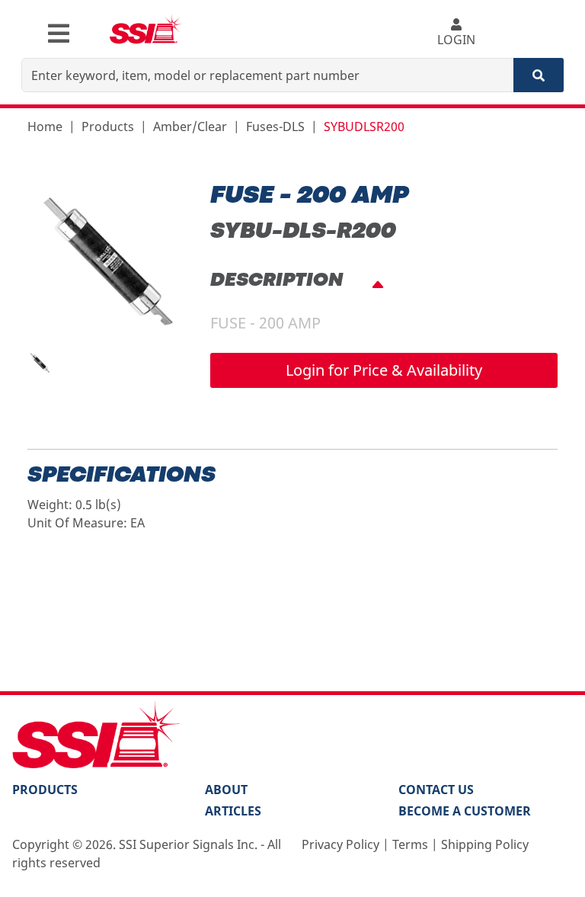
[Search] (538, 75)
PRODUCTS (45, 789)
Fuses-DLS (275, 126)
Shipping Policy (485, 844)
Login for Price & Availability (384, 370)
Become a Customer (464, 810)
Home (44, 126)
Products (108, 126)
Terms (410, 844)
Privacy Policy (340, 844)
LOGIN (456, 39)
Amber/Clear (190, 126)
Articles (233, 810)
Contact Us (436, 789)
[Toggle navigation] (58, 33)
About (226, 789)
